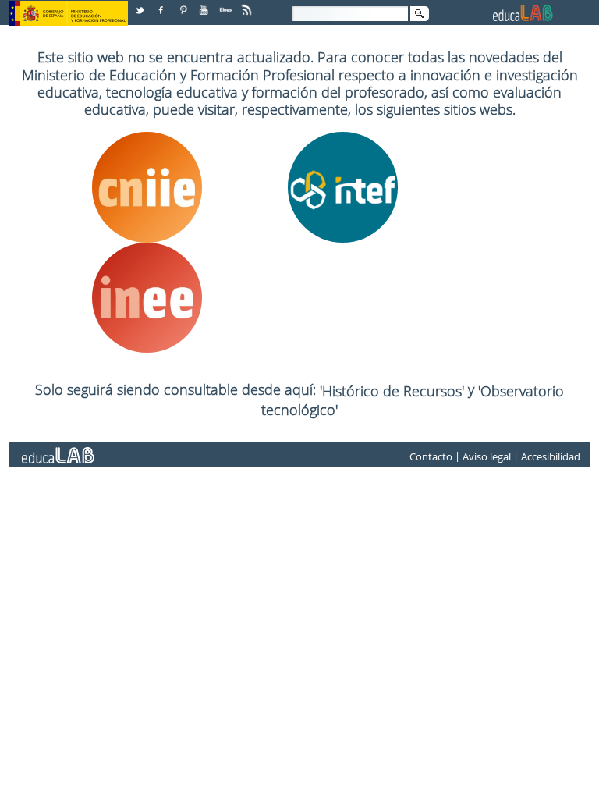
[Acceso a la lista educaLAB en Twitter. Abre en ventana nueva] (141, 4)
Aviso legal (487, 456)
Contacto (430, 456)
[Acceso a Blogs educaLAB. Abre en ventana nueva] (227, 4)
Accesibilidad (550, 456)
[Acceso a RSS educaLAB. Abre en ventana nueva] (248, 4)
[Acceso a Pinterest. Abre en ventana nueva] (184, 4)
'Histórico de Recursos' (394, 391)
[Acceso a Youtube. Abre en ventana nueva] (205, 4)
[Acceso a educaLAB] (57, 449)
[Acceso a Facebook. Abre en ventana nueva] (162, 4)
